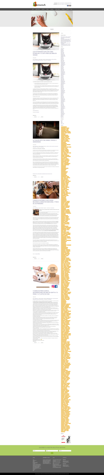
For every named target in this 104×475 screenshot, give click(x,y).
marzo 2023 (62, 78)
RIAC (68, 384)
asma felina (67, 149)
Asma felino (63, 150)
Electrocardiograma (68, 234)
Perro (61, 122)
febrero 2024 (62, 70)
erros (68, 254)
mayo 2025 (62, 58)
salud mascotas (41, 299)
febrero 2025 (62, 60)
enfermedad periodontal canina (64, 247)
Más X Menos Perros (35, 462)
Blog (71, 9)
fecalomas (69, 262)
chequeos (67, 189)
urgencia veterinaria (63, 416)
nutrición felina (67, 326)
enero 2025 (62, 61)
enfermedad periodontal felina (64, 248)
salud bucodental (63, 390)
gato (41, 59)
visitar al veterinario (66, 429)
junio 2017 (62, 116)
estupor (69, 260)
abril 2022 (62, 87)
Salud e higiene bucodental (36, 467)
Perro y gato (63, 352)
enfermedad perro (68, 249)
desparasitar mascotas (36, 299)
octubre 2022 (62, 82)
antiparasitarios (68, 144)
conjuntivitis (63, 203)
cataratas (67, 183)
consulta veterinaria (53, 59)
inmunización (63, 288)
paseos (62, 333)
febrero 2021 (62, 97)
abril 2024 (62, 68)
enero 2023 (62, 80)
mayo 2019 (62, 111)
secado (62, 398)
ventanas (67, 423)
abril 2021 (62, 95)
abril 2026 (62, 51)
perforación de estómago (64, 339)
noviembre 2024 (63, 63)
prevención (63, 366)
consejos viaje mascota (64, 209)
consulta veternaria (63, 214)
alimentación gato (67, 136)
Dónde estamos (57, 9)
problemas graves (63, 371)
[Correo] (70, 5)
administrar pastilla (63, 130)
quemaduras (68, 378)
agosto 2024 (62, 65)
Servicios (43, 9)
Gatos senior (66, 273)
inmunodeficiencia (67, 288)
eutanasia (62, 261)
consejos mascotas (48, 59)
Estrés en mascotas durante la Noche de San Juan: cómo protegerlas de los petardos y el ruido (66, 41)
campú (62, 177)
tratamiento (63, 411)
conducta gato (63, 202)
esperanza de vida (63, 255)
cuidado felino (67, 216)
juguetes (62, 294)
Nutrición (67, 325)
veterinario (66, 424)
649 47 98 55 (66, 461)
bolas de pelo (65, 157)
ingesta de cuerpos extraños (64, 287)
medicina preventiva (68, 313)
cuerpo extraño (63, 216)
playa (66, 359)
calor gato (62, 162)
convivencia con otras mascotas (65, 215)
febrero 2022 (62, 88)
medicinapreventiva (63, 314)
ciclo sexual (63, 190)
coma (65, 196)
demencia (66, 221)
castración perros (63, 183)
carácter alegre (63, 182)
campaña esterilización (64, 169)
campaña (62, 164)
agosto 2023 (62, 74)
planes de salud (68, 358)
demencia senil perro (63, 222)
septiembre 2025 (63, 56)
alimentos (67, 137)
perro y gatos (63, 353)
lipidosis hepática (66, 306)
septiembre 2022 (63, 83)
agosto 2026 (62, 48)
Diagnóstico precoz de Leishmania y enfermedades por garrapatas (37, 466)
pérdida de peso (67, 377)
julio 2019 (62, 109)
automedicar (67, 151)
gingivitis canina (66, 274)
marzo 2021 (62, 96)
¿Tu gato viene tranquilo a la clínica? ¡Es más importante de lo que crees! (65, 45)
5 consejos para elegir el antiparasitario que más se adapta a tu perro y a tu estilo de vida (45, 292)
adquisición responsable (64, 131)
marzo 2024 (62, 69)
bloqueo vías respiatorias (68, 156)
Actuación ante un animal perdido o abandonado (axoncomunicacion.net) (42, 173)
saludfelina (66, 392)
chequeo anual (65, 188)
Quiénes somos (37, 9)
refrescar (62, 384)
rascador (67, 379)
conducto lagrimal (67, 202)
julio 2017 (62, 115)
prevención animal (66, 366)
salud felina (41, 60)
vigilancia (62, 429)
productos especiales (67, 372)
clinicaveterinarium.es (36, 110)
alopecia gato (63, 138)
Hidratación (63, 280)
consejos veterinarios (64, 208)
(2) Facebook (37, 112)
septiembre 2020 (63, 101)
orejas (69, 327)
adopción (67, 130)
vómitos (65, 430)
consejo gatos (66, 203)
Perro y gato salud (67, 353)
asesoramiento (63, 149)
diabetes (68, 229)
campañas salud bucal (64, 176)
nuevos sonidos (63, 325)
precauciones (63, 364)
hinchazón (67, 281)
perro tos (66, 351)
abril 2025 (62, 59)
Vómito (62, 430)
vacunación (67, 418)
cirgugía (66, 190)
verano (69, 423)
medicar (62, 312)
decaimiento (63, 221)
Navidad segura (63, 320)
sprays (67, 403)
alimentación (63, 136)
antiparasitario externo (49, 298)
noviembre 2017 (63, 113)
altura (66, 138)
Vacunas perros (63, 423)
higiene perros (63, 281)
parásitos (62, 332)
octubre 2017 (62, 114)
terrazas (62, 405)
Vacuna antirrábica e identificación (46, 462)
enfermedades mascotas (64, 241)
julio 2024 (62, 66)
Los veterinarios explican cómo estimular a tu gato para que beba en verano (45, 53)
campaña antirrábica (66, 164)
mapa (69, 307)
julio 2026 (62, 49)
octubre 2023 (62, 73)
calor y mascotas (66, 162)
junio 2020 (62, 103)
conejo (62, 120)
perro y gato (62, 123)
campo (67, 176)
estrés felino (66, 260)
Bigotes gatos (63, 156)
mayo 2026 (62, 50)
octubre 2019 (62, 107)
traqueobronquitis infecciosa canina (65, 410)
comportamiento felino (64, 201)
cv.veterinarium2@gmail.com (66, 466)
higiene (65, 280)
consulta (50, 146)
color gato (62, 196)
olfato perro (66, 327)
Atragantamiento (66, 150)
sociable (62, 403)
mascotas (53, 146)
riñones (67, 385)
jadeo (62, 293)
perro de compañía (67, 345)
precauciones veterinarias (67, 364)
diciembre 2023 (63, 71)
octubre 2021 (62, 91)
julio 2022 (62, 84)
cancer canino (68, 177)
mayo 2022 (62, 86)
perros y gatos (63, 351)
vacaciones (68, 416)
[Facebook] (67, 5)
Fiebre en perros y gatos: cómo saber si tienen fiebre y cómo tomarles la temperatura (66, 37)
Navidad (62, 319)
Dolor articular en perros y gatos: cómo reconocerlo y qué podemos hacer (66, 39)
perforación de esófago (64, 340)
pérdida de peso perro (64, 378)
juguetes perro (66, 294)
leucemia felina (67, 299)
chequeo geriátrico (63, 189)
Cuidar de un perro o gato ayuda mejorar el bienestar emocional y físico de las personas (46, 201)
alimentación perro (63, 137)
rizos (64, 385)
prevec (62, 365)
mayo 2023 (62, 77)
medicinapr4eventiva (66, 312)
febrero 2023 (62, 79)
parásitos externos (66, 332)
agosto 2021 (62, 93)
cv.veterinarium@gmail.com (66, 462)
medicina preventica (63, 313)
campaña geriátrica (63, 170)
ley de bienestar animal (64, 301)
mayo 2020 (62, 104)
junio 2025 (62, 57)
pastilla (69, 333)
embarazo (62, 235)
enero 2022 (62, 89)
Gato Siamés (63, 273)
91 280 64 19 (62, 4)
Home (33, 9)
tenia (67, 404)
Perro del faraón (63, 346)
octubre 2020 (62, 100)
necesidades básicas (68, 320)
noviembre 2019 (63, 106)
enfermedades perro (63, 242)
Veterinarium (36, 59)
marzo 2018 (62, 112)
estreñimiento (63, 260)
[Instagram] (69, 5)
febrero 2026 (62, 53)
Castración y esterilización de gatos (37, 464)
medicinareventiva (68, 314)
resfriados (65, 384)
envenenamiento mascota (64, 254)
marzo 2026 (62, 52)
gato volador (63, 274)
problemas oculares (68, 371)
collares (67, 195)
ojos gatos (63, 327)
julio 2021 (62, 94)
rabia (62, 379)
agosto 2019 (62, 108)
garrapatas (63, 268)
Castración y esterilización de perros (47, 463)
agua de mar (68, 131)
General (42, 146)
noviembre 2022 (63, 81)
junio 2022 (62, 85)
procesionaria (63, 372)
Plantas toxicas (63, 359)
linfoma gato (63, 306)
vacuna (62, 417)
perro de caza (63, 345)
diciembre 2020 (63, 98)
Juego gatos (65, 293)
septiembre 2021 (63, 92)
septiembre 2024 (63, 64)
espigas (67, 255)
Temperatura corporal (64, 404)
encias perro (66, 235)
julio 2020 (62, 102)
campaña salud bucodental (64, 175)
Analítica (69, 138)
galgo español (65, 267)
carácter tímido (67, 182)
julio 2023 (62, 75)
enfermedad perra (63, 249)
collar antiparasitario (63, 195)
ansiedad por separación (64, 143)
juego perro (69, 293)
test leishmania (65, 405)
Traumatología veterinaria (67, 411)
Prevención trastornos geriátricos (46, 460)
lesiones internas (63, 299)
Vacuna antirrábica (66, 417)
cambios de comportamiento (67, 163)
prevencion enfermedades (36, 60)
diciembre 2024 (63, 62)
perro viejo (70, 351)
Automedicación (63, 151)
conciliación (68, 201)
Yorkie (67, 430)
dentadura (68, 222)
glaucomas (63, 275)
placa (64, 358)
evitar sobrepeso (66, 261)
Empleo (68, 9)
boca (62, 157)
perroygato (66, 352)
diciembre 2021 (63, 90)
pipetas (62, 358)
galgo (62, 267)
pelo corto (62, 338)
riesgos (62, 385)
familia (65, 262)
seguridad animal (66, 398)
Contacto (63, 9)
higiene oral (69, 280)
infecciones (63, 286)
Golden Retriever (66, 275)
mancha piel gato (66, 307)
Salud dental (63, 391)
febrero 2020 (62, 105)
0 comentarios (49, 60)
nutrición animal (63, 326)
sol (64, 403)
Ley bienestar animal (63, 300)
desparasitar (68, 228)
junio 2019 (62, 110)
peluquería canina (66, 338)
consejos (47, 146)
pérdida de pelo (63, 377)
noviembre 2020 (63, 99)
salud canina (67, 390)
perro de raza (67, 346)
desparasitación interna (64, 228)
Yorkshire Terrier (63, 431)
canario (65, 177)
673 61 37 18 (69, 4)
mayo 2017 (62, 117)
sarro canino (63, 397)
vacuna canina (63, 418)
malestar (62, 307)
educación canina (63, 234)
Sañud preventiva (67, 397)
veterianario (63, 424)
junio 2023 (62, 76)
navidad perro (65, 319)
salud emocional (66, 391)
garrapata (69, 267)
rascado (64, 379)
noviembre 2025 (63, 55)
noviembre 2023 (63, 72)
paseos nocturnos (66, 333)
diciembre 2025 (63, 54)
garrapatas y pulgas (67, 268)
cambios (62, 163)
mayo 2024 (62, 67)
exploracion (63, 262)
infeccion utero (66, 286)
